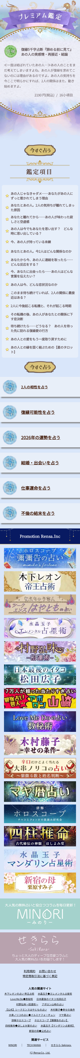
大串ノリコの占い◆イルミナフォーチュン (32, 1015)
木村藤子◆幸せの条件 (62, 1009)
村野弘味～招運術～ (27, 1004)
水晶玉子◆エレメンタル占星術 (55, 993)
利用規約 (29, 971)
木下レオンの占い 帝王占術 (19, 993)
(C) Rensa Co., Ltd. (40, 1052)
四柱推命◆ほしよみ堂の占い (21, 1025)
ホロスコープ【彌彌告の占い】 (51, 1020)
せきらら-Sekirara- (61, 1045)
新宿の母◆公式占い (40, 1031)
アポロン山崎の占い (53, 1004)
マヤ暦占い (65, 1015)
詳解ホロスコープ (21, 1020)
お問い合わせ (47, 971)
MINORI (12, 1045)
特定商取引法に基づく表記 (40, 976)
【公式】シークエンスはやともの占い (26, 1009)
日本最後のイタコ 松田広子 (51, 999)
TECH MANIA (34, 1045)
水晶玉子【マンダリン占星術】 (58, 1025)
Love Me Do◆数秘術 (21, 999)
